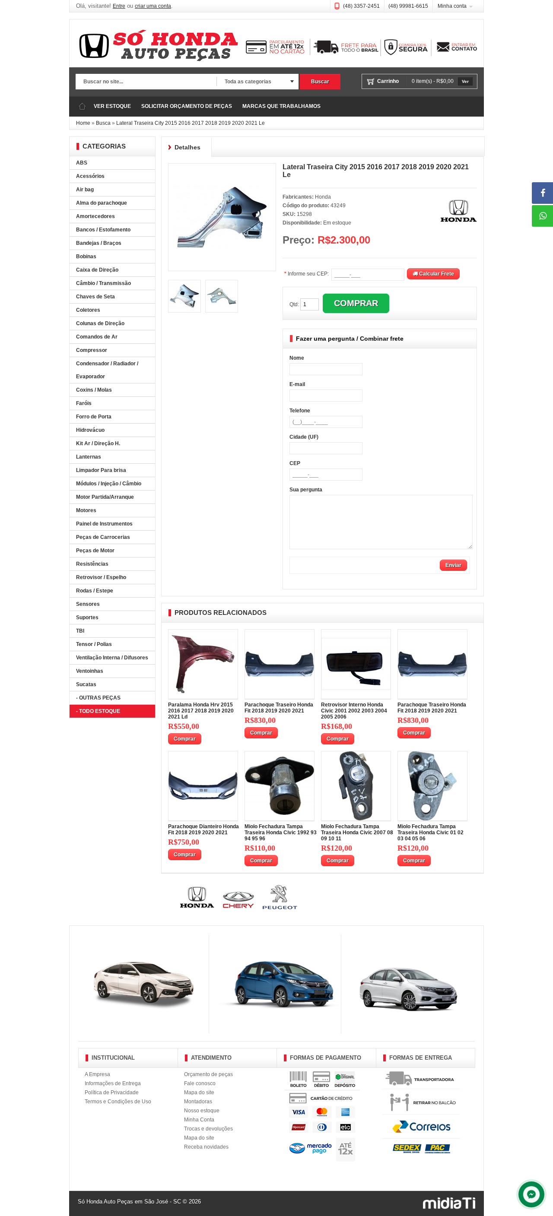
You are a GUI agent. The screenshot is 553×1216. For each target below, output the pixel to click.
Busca (103, 123)
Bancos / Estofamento (103, 230)
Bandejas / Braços (98, 243)
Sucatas (86, 684)
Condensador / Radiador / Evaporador (107, 370)
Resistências (92, 564)
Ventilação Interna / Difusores (112, 658)
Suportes (87, 617)
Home (83, 123)
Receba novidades (206, 1147)
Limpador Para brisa (101, 470)
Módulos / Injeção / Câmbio (108, 484)
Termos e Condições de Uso (118, 1102)
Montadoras (198, 1102)
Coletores (88, 310)
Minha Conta (199, 1120)
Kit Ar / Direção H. (98, 443)
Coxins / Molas (94, 390)
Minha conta (452, 6)
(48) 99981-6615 (408, 6)
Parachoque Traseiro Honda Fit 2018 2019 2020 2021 (279, 708)
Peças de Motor (95, 551)
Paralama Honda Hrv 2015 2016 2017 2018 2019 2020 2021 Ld (201, 711)
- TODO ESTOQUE (98, 711)
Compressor (91, 350)
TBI (80, 631)
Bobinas (86, 256)
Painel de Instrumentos (104, 524)
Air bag (85, 190)
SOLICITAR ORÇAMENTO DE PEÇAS (186, 106)
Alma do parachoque (101, 203)
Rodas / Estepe (94, 591)
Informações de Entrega (113, 1083)
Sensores (88, 604)
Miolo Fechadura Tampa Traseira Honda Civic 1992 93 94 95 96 (281, 832)
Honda (323, 197)
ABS (81, 163)
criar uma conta (153, 6)
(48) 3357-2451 (361, 6)
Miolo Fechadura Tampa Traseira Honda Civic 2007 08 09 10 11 (357, 832)
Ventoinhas (89, 671)
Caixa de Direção (97, 270)
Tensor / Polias (94, 644)
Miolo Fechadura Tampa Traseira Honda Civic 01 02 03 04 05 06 (430, 832)
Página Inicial (82, 106)
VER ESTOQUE (112, 106)
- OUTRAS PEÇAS (98, 698)
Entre (119, 6)
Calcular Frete (436, 274)
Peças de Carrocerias (103, 537)
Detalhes (187, 147)
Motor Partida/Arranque (105, 497)
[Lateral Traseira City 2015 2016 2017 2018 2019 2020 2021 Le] (222, 171)
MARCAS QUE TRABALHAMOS (281, 106)
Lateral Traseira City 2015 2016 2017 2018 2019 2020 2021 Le (190, 123)
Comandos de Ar (97, 337)
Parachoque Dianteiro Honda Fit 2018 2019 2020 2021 (203, 829)
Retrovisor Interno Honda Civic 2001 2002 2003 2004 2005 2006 (354, 711)
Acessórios (90, 176)
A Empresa (97, 1074)
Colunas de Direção (100, 323)
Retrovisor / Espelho (101, 577)
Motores (86, 510)
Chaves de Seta (95, 297)
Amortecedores (95, 216)
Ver (465, 81)
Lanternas (88, 457)
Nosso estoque (201, 1111)
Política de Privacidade (112, 1092)
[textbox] (146, 82)
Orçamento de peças (208, 1074)
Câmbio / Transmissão (103, 283)
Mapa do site (199, 1092)
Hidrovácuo (90, 430)
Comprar (185, 739)
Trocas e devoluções (208, 1129)
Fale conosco (200, 1083)
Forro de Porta (93, 417)
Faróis (84, 403)
